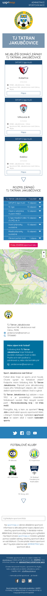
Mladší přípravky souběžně (22, 232)
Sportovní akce (37, 5)
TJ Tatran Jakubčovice (21, 199)
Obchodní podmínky (26, 588)
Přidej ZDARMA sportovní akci (23, 245)
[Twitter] (30, 580)
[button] (29, 275)
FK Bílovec (13, 460)
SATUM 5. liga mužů (22, 203)
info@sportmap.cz (29, 571)
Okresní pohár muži (22, 238)
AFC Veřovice (13, 477)
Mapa (23, 93)
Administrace (38, 2)
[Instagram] (24, 580)
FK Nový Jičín (23, 494)
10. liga (22, 207)
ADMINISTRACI (34, 544)
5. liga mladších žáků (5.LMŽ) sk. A (22, 219)
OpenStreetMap (38, 303)
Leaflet (31, 303)
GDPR (38, 588)
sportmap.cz (13, 525)
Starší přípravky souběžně (22, 226)
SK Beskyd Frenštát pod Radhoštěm (34, 478)
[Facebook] (17, 580)
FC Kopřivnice (34, 460)
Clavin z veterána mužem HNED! (22, 212)
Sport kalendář (11, 588)
